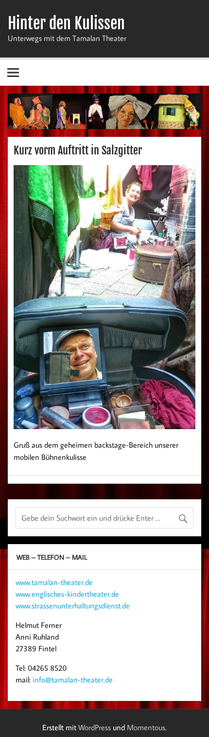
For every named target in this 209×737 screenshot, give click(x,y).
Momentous (146, 727)
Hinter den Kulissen (66, 23)
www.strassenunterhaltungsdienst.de (73, 605)
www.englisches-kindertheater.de (67, 594)
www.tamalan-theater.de (54, 582)
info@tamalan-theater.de (73, 679)
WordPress (94, 727)
